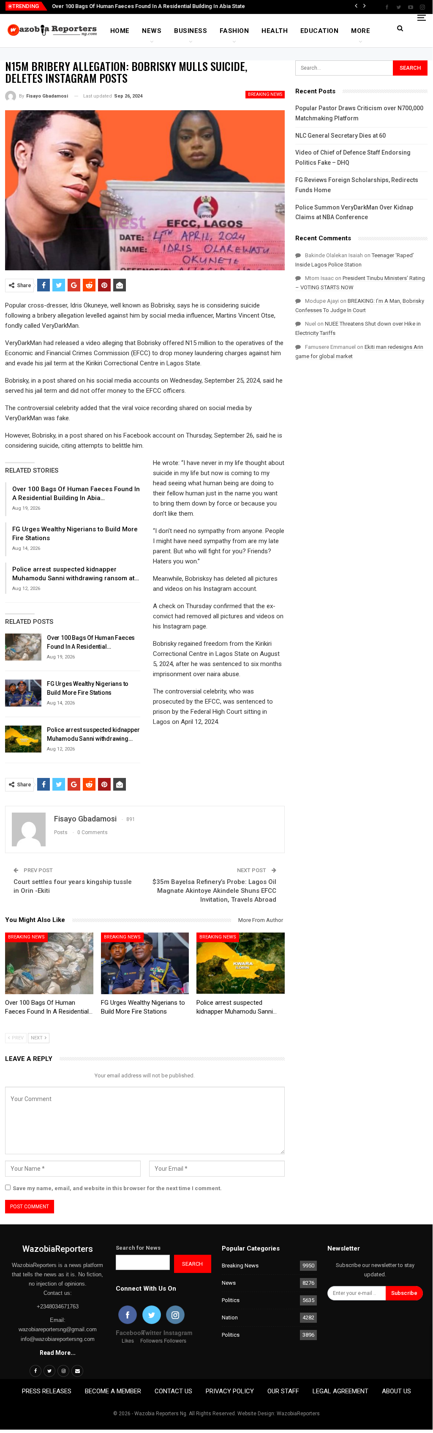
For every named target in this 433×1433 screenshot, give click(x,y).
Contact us (173, 1391)
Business (190, 31)
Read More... (58, 1352)
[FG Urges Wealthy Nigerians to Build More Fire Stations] (23, 693)
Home (120, 31)
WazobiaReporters (57, 1249)
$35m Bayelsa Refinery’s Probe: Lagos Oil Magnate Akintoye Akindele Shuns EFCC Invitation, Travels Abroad (214, 890)
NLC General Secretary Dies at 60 (340, 135)
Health (274, 31)
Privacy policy (230, 1391)
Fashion (234, 31)
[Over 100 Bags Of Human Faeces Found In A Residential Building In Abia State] (23, 647)
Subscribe (404, 1293)
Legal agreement (340, 1391)
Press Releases (46, 1391)
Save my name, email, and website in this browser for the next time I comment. (117, 1188)
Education (319, 31)
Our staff (283, 1391)
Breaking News (265, 94)
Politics (231, 1300)
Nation (230, 1317)
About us (396, 1391)
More (360, 31)
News (151, 31)
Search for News (138, 1248)
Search (192, 1264)
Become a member (113, 1391)
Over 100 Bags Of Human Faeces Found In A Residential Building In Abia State (148, 6)
